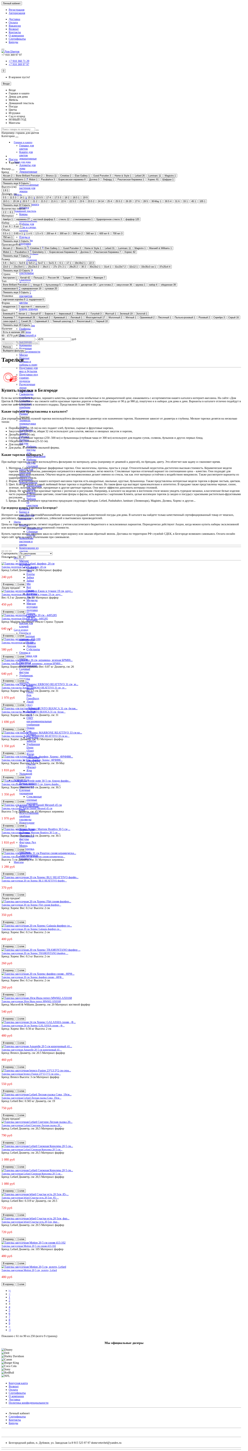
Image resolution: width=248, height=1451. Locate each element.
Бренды (13, 42)
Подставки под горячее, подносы (28, 378)
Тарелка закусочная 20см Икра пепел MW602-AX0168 (31, 1001)
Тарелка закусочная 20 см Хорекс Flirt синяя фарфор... (31, 904)
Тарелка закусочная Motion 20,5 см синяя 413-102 (28, 1246)
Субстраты (33, 649)
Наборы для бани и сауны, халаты (27, 227)
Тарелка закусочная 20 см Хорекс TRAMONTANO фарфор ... (34, 953)
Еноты (31, 574)
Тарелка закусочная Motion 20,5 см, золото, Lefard (29, 1270)
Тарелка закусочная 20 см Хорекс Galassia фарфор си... (31, 929)
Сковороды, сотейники (26, 396)
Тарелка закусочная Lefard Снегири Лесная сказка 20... (31, 1125)
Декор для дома (22, 162)
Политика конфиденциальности (28, 1402)
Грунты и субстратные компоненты (27, 636)
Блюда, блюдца (28, 309)
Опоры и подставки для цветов (28, 656)
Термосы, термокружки (27, 422)
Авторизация (17, 13)
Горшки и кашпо (23, 142)
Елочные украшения (26, 791)
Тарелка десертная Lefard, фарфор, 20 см (23, 566)
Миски (23, 354)
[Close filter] (12, 169)
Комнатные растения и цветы (26, 541)
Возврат (14, 29)
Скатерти (25, 279)
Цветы (17, 522)
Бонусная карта (18, 1383)
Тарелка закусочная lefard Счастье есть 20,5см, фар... (30, 1221)
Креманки (25, 345)
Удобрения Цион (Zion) (33, 747)
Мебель (18, 194)
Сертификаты (17, 38)
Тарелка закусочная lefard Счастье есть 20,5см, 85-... (30, 1197)
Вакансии (15, 25)
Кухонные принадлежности (29, 350)
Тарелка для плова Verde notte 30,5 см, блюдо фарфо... (31, 784)
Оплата (13, 22)
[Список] (6, 551)
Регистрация (16, 9)
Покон (30, 727)
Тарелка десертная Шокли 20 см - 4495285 (24, 618)
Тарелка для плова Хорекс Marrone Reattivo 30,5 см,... (30, 832)
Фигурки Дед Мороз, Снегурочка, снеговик (27, 847)
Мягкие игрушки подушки (32, 607)
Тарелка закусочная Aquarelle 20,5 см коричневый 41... (31, 1049)
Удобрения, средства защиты (26, 679)
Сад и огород (21, 630)
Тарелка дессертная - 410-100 (17, 642)
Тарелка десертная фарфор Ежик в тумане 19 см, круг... (31, 594)
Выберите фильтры (27, 343)
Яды (29, 770)
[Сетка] (2, 551)
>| (10, 1329)
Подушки (25, 243)
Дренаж (31, 646)
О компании (16, 35)
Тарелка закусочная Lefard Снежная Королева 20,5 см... (31, 1149)
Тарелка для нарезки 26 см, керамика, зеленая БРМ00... (31, 663)
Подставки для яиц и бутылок (28, 369)
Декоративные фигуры (28, 173)
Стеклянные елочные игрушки (34, 800)
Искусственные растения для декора (29, 188)
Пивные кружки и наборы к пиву (28, 361)
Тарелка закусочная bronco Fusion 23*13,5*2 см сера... (31, 1073)
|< (10, 1290)
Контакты (15, 32)
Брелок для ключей (26, 625)
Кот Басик (30, 589)
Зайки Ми (30, 582)
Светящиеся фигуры (26, 837)
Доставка (14, 19)
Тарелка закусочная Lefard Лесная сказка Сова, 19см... (31, 1097)
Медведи (32, 600)
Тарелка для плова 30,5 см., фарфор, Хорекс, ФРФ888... (32, 759)
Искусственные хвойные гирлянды (29, 816)
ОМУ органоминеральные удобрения (39, 721)
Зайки (30, 577)
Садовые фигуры (24, 670)
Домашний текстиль (25, 211)
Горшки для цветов (26, 147)
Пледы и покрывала (26, 239)
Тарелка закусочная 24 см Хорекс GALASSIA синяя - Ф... (33, 1025)
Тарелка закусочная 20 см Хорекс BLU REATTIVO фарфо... (34, 880)
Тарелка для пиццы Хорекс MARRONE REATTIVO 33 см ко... (35, 735)
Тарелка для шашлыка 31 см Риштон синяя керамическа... (33, 856)
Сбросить (8, 343)
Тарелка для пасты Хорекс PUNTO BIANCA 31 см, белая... (33, 711)
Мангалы (19, 862)
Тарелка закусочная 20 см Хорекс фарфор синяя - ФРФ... (32, 977)
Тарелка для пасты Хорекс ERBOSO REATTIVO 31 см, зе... (33, 687)
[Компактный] (10, 551)
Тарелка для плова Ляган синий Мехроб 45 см (26, 808)
